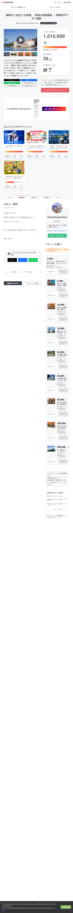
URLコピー (30, 83)
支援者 (34, 197)
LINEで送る (13, 83)
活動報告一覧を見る (13, 283)
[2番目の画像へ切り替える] (14, 54)
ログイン (60, 2)
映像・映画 (34, 23)
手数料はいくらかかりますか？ (55, 496)
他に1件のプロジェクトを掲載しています (57, 226)
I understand (66, 907)
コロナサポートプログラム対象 (48, 23)
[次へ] (35, 40)
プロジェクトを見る (32, 283)
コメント (58, 197)
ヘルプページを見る (57, 509)
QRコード (30, 86)
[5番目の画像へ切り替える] (34, 54)
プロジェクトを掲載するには (18, 7)
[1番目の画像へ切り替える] (7, 54)
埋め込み (13, 86)
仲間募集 (46, 197)
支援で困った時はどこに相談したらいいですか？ (56, 504)
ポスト (13, 80)
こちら (66, 515)
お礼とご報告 (11, 204)
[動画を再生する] (20, 40)
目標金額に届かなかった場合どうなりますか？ (56, 499)
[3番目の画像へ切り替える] (20, 54)
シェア (30, 80)
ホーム (10, 197)
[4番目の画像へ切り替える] (27, 54)
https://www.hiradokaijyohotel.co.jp (58, 231)
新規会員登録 (67, 2)
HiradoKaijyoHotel (23, 23)
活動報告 (22, 197)
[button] (54, 109)
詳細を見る (51, 271)
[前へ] (6, 40)
